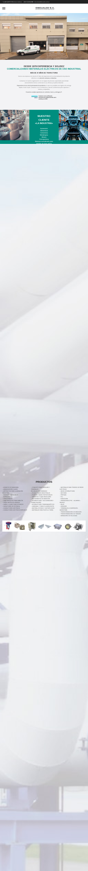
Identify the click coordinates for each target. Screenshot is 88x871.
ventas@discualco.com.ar (42, 2)
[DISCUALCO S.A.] (44, 8)
